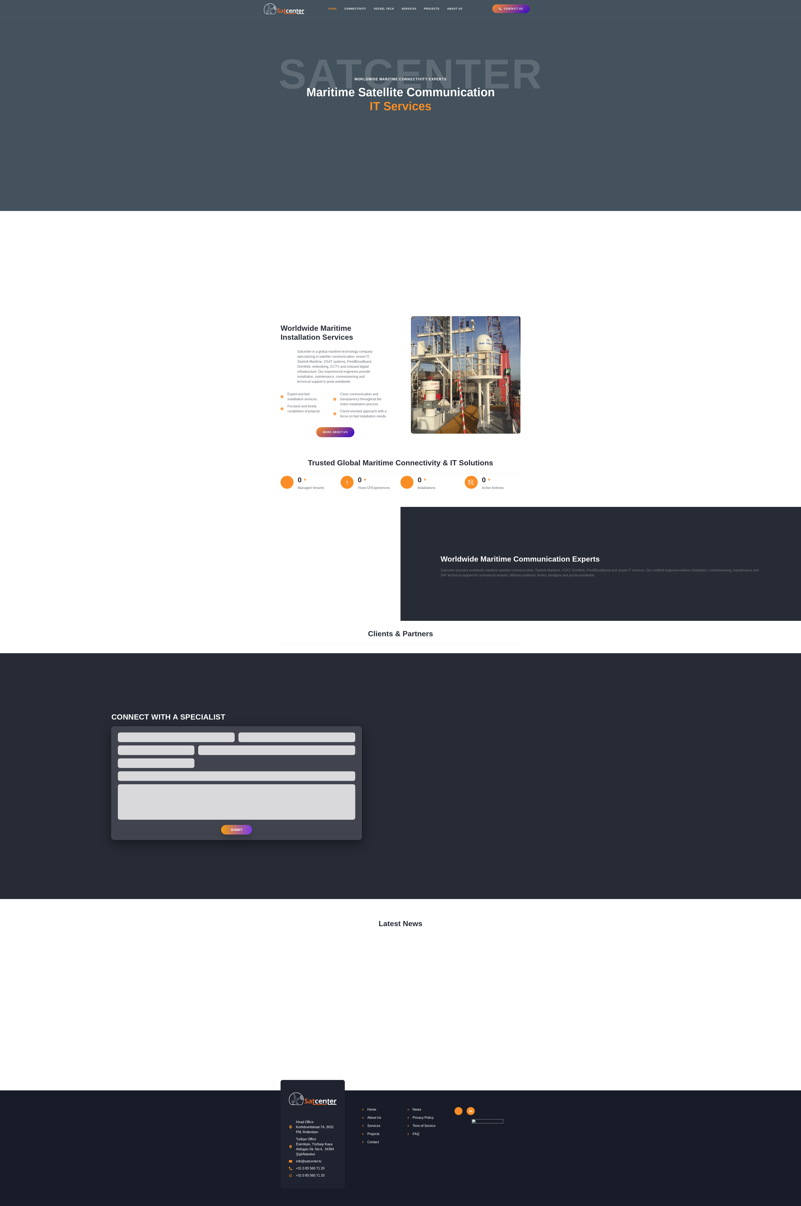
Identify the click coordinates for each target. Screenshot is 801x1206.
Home (332, 8)
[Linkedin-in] (471, 1111)
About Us (454, 8)
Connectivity (355, 8)
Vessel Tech (384, 8)
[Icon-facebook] (458, 1111)
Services (409, 8)
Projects (432, 8)
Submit (236, 829)
